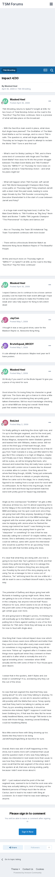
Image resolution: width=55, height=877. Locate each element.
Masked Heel (11, 86)
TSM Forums (12, 4)
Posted (20, 103)
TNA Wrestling (24, 89)
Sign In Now (27, 831)
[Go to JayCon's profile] (5, 320)
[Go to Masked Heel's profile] (5, 101)
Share (14, 847)
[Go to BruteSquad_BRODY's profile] (5, 346)
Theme (15, 869)
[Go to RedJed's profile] (5, 423)
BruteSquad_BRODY (22, 343)
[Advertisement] (27, 37)
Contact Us (28, 869)
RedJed (14, 420)
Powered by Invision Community (28, 873)
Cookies (40, 869)
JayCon (14, 318)
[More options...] (50, 101)
